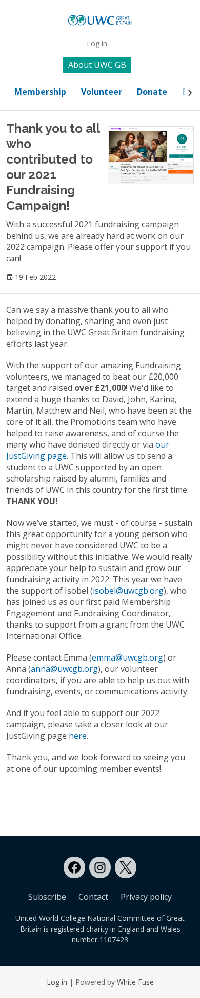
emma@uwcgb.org (127, 657)
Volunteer (101, 91)
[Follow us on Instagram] (100, 867)
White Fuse (135, 982)
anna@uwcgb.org (64, 668)
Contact (93, 896)
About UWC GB (97, 64)
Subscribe (47, 896)
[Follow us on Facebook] (74, 867)
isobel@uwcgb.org (128, 590)
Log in (97, 43)
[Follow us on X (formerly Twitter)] (125, 867)
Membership (40, 91)
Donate (152, 91)
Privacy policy (146, 896)
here (78, 735)
